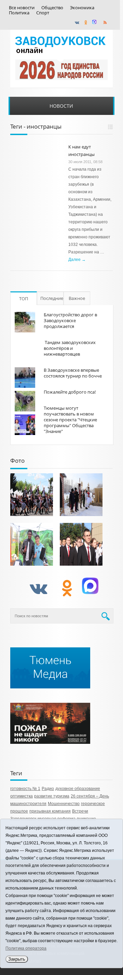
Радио (48, 788)
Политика (19, 12)
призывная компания (50, 811)
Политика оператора (25, 948)
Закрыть (16, 959)
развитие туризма (51, 796)
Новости (61, 106)
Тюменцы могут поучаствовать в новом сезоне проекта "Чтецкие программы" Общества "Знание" (70, 419)
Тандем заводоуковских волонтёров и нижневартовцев (70, 348)
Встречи (80, 811)
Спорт (42, 12)
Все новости (22, 7)
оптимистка (21, 796)
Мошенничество (64, 803)
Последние (51, 298)
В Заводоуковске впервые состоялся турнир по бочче (73, 373)
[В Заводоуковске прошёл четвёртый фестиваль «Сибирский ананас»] (31, 544)
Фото (17, 460)
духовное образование (77, 788)
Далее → (77, 259)
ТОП (23, 298)
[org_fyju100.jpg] (31, 494)
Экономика (82, 7)
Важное (77, 298)
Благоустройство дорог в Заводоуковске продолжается (70, 320)
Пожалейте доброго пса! (70, 392)
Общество (52, 7)
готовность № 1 (25, 788)
